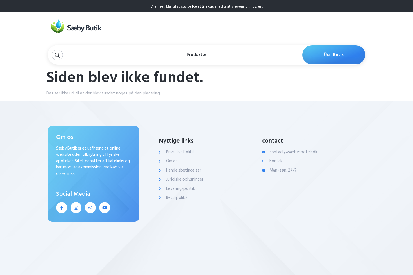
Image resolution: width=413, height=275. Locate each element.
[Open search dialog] (57, 55)
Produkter (196, 54)
